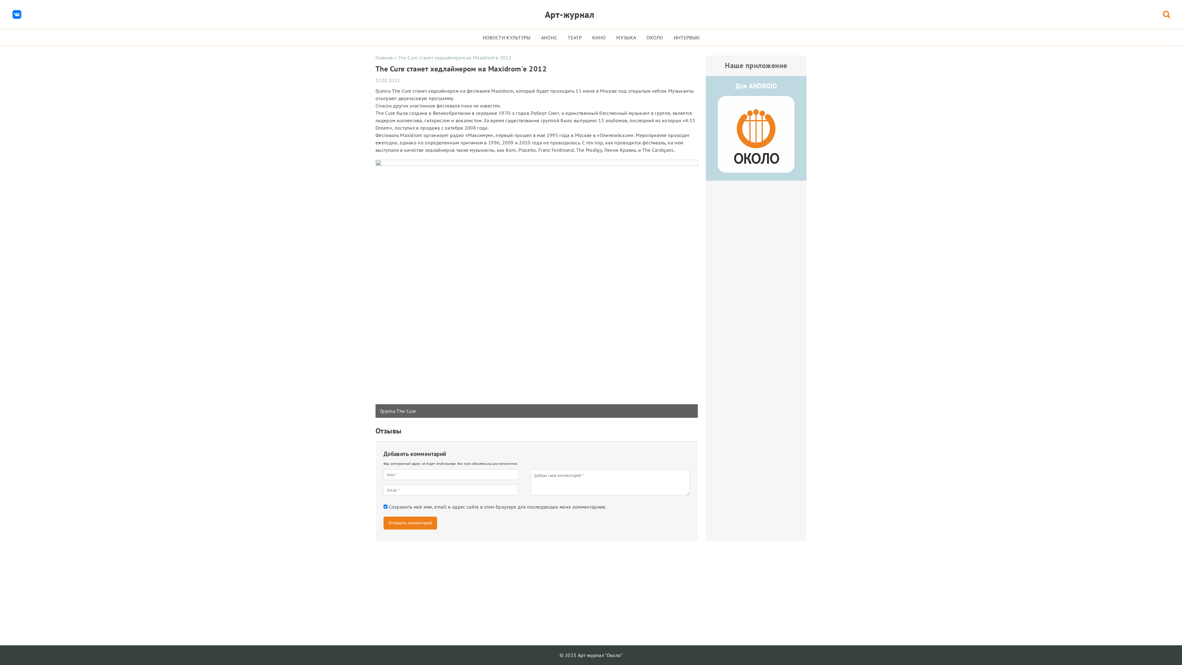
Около (654, 37)
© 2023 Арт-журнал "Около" (591, 655)
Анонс (549, 37)
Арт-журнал (569, 14)
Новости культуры (507, 37)
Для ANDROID (756, 86)
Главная (384, 57)
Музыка (626, 37)
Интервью (687, 37)
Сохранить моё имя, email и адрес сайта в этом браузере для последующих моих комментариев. (497, 507)
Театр (575, 37)
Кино (599, 37)
